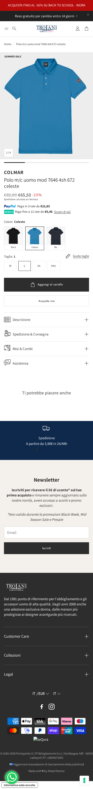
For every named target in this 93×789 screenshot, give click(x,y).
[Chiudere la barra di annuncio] (88, 14)
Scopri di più (62, 212)
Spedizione (9, 199)
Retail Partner (56, 771)
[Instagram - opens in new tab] (52, 707)
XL (39, 266)
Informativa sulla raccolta (19, 785)
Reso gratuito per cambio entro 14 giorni (44, 16)
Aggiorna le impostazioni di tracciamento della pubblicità (49, 764)
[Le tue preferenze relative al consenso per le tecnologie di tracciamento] (84, 780)
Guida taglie (81, 256)
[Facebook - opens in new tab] (42, 707)
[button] (6, 28)
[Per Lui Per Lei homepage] (46, 29)
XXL (53, 266)
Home (7, 44)
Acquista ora (46, 301)
